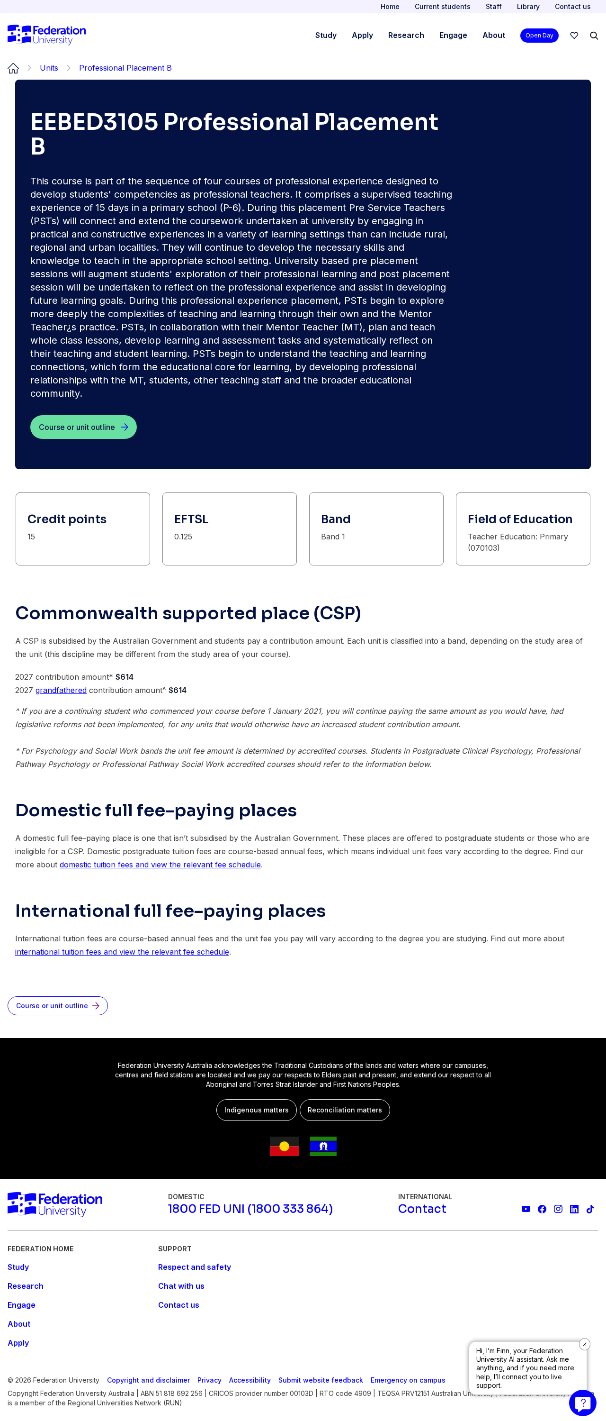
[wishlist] (574, 35)
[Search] (594, 35)
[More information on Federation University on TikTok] (590, 1209)
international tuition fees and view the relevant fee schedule (122, 951)
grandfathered (61, 690)
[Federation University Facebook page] (542, 1209)
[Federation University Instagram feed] (558, 1209)
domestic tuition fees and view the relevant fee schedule (160, 864)
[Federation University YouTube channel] (526, 1209)
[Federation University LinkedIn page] (574, 1209)
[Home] (47, 35)
